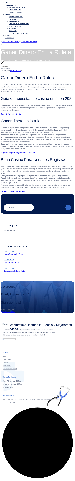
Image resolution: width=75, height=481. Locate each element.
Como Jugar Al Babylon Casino (14, 271)
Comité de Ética (14, 21)
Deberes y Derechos (15, 12)
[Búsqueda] (71, 68)
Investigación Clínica (16, 17)
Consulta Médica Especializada (19, 24)
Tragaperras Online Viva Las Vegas (13, 191)
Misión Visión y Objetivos (17, 7)
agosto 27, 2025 (9, 251)
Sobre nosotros (10, 5)
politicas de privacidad (10, 369)
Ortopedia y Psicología (20, 33)
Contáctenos (9, 38)
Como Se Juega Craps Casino (14, 262)
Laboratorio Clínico (15, 26)
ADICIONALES (13, 31)
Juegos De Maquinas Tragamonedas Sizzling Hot (18, 153)
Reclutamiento (14, 19)
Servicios (8, 14)
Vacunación (12, 28)
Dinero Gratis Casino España (11, 114)
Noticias (7, 35)
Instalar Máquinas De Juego (13, 254)
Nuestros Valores (15, 10)
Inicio (6, 3)
